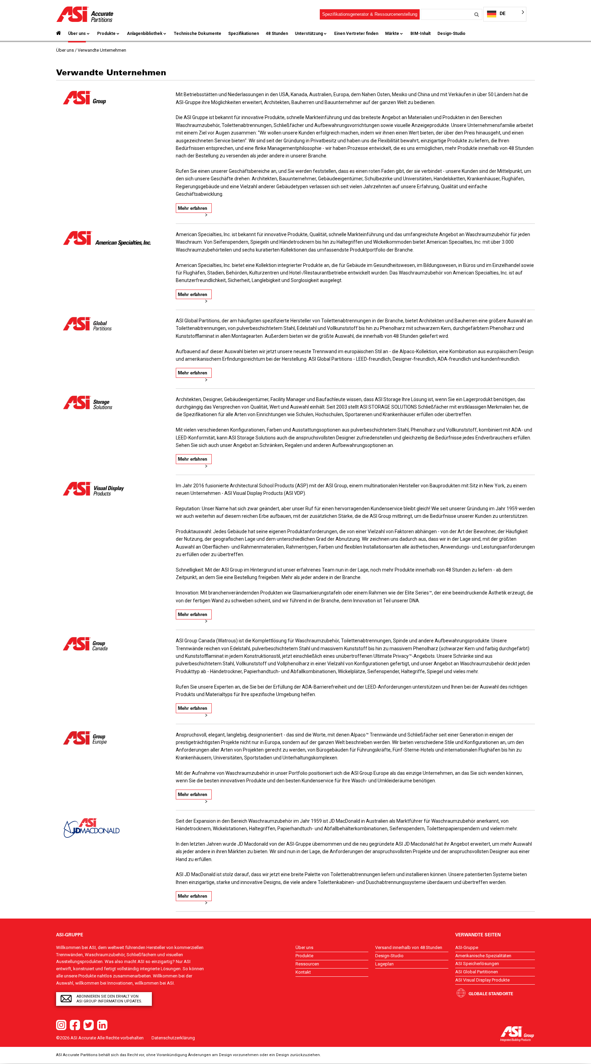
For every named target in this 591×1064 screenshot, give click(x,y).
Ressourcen (307, 963)
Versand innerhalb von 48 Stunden (408, 947)
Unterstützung (309, 33)
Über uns (77, 33)
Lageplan (384, 963)
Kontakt (303, 972)
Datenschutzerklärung (173, 1037)
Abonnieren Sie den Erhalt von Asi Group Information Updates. (109, 998)
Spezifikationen (243, 33)
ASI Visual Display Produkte (482, 980)
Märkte (392, 33)
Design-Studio (451, 33)
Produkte (106, 33)
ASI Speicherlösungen (477, 963)
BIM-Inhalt (420, 33)
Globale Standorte (491, 993)
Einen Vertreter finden (356, 33)
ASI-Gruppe (466, 947)
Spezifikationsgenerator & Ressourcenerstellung (369, 14)
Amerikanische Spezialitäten (483, 955)
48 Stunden (277, 33)
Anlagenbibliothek (144, 33)
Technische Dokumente (197, 33)
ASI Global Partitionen (476, 971)
